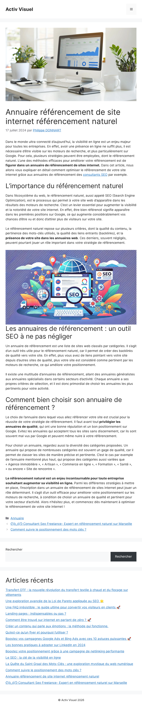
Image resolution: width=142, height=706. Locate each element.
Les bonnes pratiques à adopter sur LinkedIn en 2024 (45, 645)
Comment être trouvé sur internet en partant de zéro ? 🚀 (48, 620)
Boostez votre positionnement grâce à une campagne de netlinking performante (65, 651)
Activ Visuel (19, 9)
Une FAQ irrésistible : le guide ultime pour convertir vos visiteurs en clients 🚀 (63, 607)
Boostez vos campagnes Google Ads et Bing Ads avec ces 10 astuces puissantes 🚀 (68, 639)
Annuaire (17, 518)
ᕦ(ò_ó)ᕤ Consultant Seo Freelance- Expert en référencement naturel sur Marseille (71, 524)
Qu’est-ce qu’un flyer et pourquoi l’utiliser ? (37, 632)
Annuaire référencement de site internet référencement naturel (52, 676)
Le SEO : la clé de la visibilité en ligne (33, 657)
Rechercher (14, 549)
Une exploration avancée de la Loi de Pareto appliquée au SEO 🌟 (55, 601)
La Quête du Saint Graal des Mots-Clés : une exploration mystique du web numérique (69, 664)
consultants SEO (95, 174)
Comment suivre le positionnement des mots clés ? (48, 529)
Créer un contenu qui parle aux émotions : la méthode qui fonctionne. (57, 626)
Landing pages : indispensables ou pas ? (36, 613)
